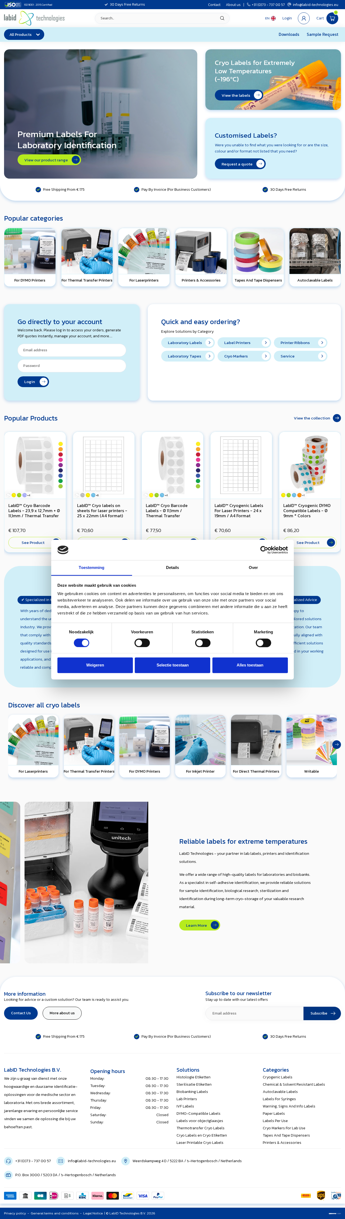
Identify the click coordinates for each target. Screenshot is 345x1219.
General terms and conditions (55, 1213)
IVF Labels (185, 1106)
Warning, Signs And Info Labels (289, 1106)
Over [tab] (253, 567)
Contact (214, 4)
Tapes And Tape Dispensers (286, 1135)
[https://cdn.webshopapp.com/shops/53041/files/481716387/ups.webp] (321, 1195)
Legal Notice (93, 1213)
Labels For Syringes (279, 1099)
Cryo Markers (236, 356)
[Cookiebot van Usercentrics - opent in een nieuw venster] (264, 550)
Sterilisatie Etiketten (194, 1084)
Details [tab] (172, 567)
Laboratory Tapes (184, 356)
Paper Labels (274, 1113)
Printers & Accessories (282, 1142)
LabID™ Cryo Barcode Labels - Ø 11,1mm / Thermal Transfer (167, 511)
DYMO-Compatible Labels (198, 1113)
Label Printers (237, 342)
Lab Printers (187, 1099)
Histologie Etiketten (194, 1077)
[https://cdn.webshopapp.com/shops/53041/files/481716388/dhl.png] (306, 1195)
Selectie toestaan (173, 665)
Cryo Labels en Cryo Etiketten (202, 1135)
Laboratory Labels (185, 342)
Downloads (289, 34)
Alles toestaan (250, 665)
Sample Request (322, 34)
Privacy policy (15, 1213)
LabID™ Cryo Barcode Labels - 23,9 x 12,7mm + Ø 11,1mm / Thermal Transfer (34, 511)
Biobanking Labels (192, 1092)
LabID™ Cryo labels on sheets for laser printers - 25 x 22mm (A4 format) (102, 511)
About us (233, 4)
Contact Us (21, 1013)
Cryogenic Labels (277, 1077)
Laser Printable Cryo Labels (200, 1142)
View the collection (312, 418)
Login (31, 381)
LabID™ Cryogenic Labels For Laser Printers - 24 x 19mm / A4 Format (239, 511)
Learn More (197, 925)
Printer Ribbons (295, 342)
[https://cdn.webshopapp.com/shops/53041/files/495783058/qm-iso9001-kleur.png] (336, 1195)
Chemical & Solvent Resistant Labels (294, 1084)
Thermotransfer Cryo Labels (201, 1128)
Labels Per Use (275, 1121)
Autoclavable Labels (280, 1092)
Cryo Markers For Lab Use (284, 1128)
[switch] (142, 642)
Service (288, 356)
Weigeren (95, 665)
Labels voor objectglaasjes (200, 1121)
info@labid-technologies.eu (315, 4)
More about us (62, 1013)
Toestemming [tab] (91, 567)
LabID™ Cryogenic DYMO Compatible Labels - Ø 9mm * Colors (306, 511)
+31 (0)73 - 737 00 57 (268, 4)
